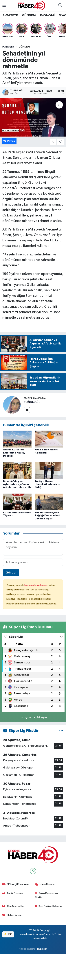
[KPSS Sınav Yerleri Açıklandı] (49, 438)
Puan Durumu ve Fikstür (46, 895)
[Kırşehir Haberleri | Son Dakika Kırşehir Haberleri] (31, 5)
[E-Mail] (27, 410)
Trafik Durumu (15, 893)
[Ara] (60, 5)
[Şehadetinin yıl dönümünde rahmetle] (33, 117)
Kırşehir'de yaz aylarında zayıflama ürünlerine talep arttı (17, 484)
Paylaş (11, 141)
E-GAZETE (10, 15)
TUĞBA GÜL (32, 402)
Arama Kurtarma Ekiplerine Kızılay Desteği (14, 452)
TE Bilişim (42, 948)
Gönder (11, 572)
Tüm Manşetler (16, 906)
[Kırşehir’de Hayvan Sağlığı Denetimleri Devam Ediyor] (49, 501)
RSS (9, 934)
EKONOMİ (47, 15)
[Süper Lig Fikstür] (61, 730)
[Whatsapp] (33, 871)
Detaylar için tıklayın (33, 717)
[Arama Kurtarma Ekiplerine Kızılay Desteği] (17, 438)
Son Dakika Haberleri (50, 906)
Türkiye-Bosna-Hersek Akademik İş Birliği (47, 484)
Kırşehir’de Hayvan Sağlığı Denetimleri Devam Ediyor (47, 515)
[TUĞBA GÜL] (12, 404)
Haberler (8, 47)
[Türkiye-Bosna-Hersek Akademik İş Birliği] (49, 470)
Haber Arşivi (14, 915)
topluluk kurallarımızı (36, 585)
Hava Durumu (47, 884)
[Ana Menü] (4, 5)
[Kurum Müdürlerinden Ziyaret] (17, 501)
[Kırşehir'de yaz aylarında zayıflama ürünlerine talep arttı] (17, 470)
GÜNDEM (29, 15)
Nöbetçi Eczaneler (18, 884)
